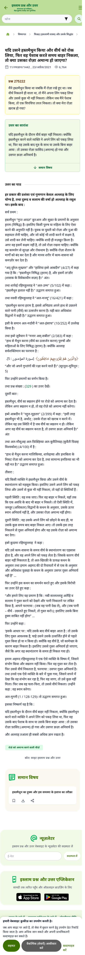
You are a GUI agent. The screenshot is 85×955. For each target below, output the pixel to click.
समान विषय (45, 167)
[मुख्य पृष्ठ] (7, 34)
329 (28, 386)
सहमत (11, 946)
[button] (13, 801)
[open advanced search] (66, 19)
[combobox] (34, 19)
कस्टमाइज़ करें (68, 948)
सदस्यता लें (72, 856)
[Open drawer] (80, 8)
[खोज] (79, 18)
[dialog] (41, 936)
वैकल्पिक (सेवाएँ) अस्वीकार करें (41, 946)
